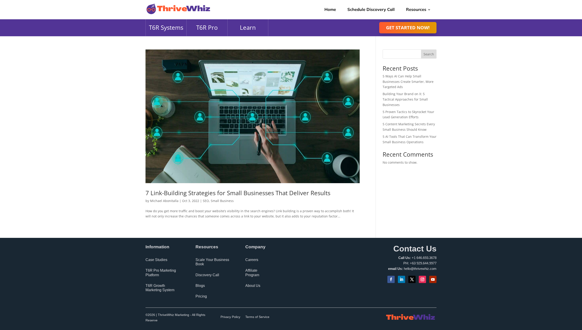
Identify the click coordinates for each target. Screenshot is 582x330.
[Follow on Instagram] (422, 279)
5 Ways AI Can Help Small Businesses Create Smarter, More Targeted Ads (408, 81)
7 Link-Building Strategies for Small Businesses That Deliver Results (238, 193)
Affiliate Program (252, 272)
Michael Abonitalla (164, 201)
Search (429, 54)
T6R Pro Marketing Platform (161, 272)
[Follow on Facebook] (391, 279)
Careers (251, 260)
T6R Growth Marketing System (160, 288)
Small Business (222, 201)
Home (330, 9)
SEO (206, 201)
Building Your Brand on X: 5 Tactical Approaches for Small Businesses (405, 99)
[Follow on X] (412, 279)
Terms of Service (257, 317)
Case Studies (156, 260)
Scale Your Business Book (212, 262)
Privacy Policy (230, 317)
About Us (252, 286)
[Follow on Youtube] (432, 279)
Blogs (200, 286)
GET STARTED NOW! (408, 28)
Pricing (201, 296)
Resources (416, 9)
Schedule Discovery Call (371, 9)
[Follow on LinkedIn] (401, 279)
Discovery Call (207, 275)
